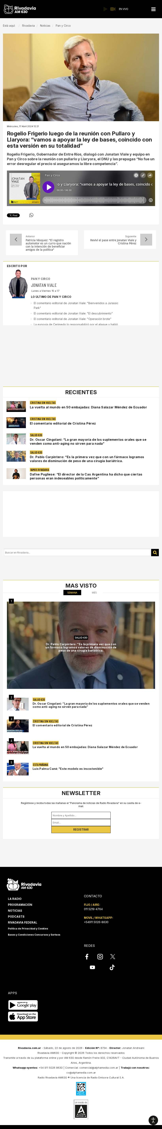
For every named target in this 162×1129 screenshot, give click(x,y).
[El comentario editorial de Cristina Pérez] (18, 725)
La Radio (15, 898)
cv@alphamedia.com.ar (81, 1072)
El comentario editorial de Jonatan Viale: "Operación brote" (72, 319)
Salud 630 (36, 435)
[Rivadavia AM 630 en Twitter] (115, 956)
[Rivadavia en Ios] (23, 1016)
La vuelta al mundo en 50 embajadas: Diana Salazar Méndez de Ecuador (88, 407)
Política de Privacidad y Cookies (28, 928)
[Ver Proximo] (146, 240)
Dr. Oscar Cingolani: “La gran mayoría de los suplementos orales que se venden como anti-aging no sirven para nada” (88, 441)
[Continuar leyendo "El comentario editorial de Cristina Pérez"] (16, 422)
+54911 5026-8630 (96, 922)
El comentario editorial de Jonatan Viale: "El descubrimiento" (73, 313)
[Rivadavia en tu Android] (23, 1005)
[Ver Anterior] (16, 240)
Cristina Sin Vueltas (43, 402)
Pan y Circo (40, 278)
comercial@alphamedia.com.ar (98, 1067)
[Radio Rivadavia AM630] (20, 9)
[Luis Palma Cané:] (18, 769)
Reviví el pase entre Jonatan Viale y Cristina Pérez (113, 242)
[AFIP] (81, 1088)
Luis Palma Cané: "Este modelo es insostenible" (68, 768)
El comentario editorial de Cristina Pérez (63, 423)
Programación (20, 904)
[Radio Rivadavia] (24, 884)
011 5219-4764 (93, 909)
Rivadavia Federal (22, 922)
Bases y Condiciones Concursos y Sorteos (34, 934)
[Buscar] (155, 552)
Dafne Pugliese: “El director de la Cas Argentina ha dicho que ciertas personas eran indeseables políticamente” (86, 476)
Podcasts (16, 916)
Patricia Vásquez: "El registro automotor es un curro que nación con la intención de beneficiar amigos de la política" (48, 245)
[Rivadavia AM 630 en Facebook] (89, 956)
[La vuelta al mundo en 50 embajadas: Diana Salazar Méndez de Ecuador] (18, 747)
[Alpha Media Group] (81, 1109)
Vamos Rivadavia (39, 470)
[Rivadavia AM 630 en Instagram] (102, 956)
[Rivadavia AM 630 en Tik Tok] (112, 967)
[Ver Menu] (153, 9)
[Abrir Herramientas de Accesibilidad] (153, 1120)
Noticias (15, 910)
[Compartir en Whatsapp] (31, 215)
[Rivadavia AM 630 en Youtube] (92, 967)
